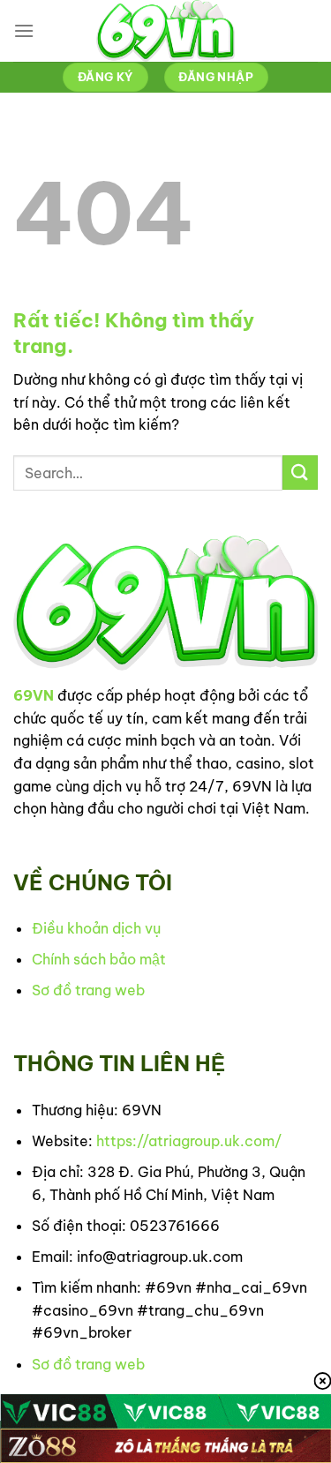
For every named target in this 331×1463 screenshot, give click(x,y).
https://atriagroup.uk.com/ (189, 1141)
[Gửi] (300, 472)
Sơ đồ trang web (88, 990)
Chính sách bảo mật (99, 959)
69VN (33, 695)
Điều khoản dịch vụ (96, 928)
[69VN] (166, 31)
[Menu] (23, 30)
